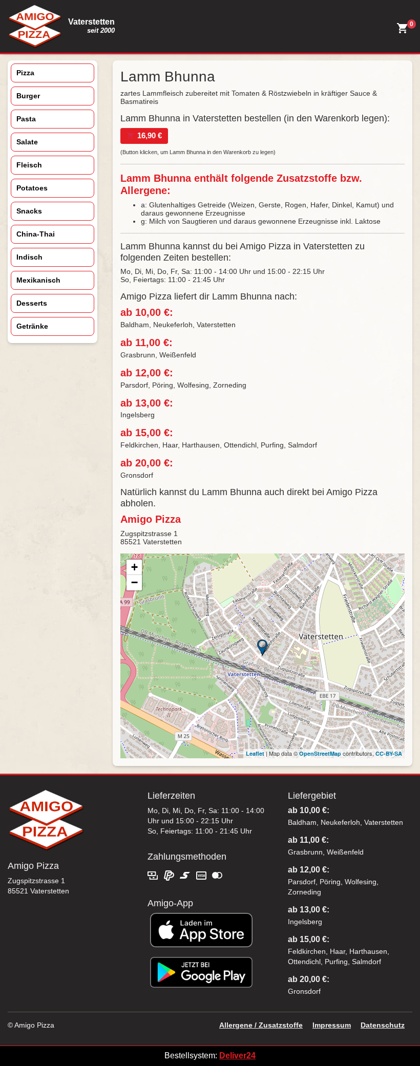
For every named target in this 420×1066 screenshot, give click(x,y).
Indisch (29, 257)
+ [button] (134, 567)
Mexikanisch (38, 280)
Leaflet (255, 753)
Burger (28, 96)
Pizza (25, 73)
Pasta (26, 119)
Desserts (31, 303)
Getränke (32, 326)
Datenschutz (383, 1025)
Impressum (331, 1025)
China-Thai (35, 234)
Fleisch (29, 165)
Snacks (29, 211)
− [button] (134, 582)
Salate (27, 142)
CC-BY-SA (388, 753)
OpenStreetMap (320, 753)
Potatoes (32, 188)
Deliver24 (237, 1055)
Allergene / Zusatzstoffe (261, 1025)
